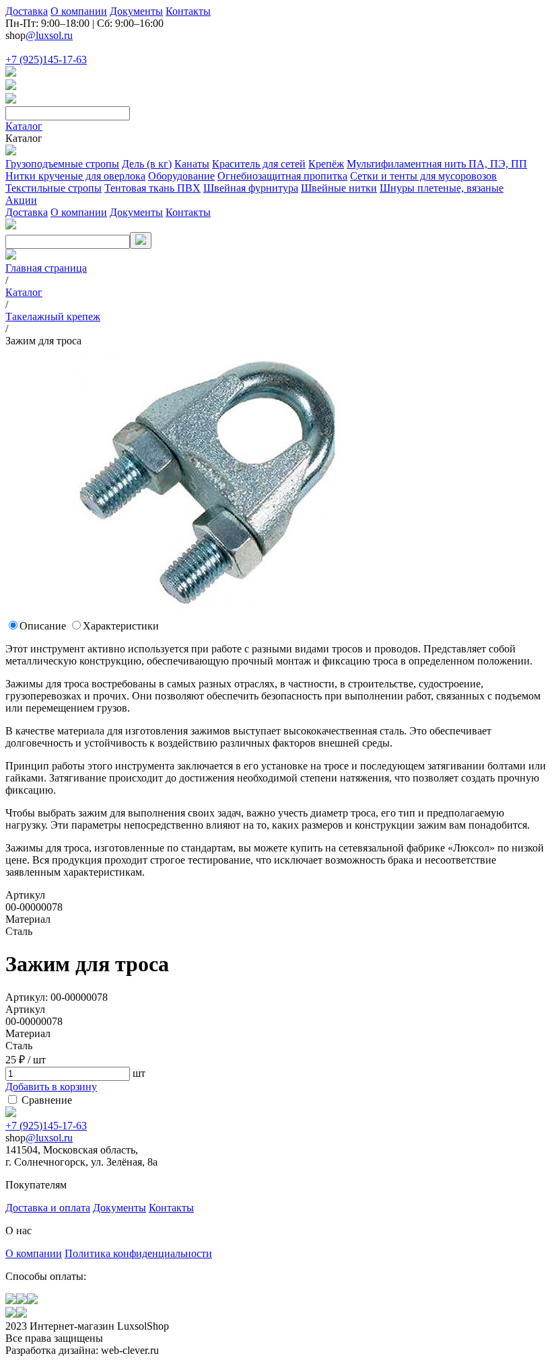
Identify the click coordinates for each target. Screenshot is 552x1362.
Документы (136, 11)
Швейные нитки (339, 188)
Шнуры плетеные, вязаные (442, 188)
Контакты (188, 11)
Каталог (23, 126)
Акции (21, 200)
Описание (43, 626)
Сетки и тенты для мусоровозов (423, 176)
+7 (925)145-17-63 (46, 59)
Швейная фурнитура (250, 188)
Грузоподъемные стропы (62, 163)
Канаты (191, 163)
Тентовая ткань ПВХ (152, 188)
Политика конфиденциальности (138, 1253)
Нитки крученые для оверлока (75, 176)
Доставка (26, 11)
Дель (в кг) (147, 163)
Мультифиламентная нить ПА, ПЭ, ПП (437, 163)
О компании (78, 11)
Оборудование (181, 176)
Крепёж (326, 163)
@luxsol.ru (49, 35)
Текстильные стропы (53, 188)
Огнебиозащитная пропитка (282, 176)
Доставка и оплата (47, 1207)
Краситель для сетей (259, 163)
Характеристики (121, 626)
